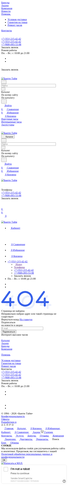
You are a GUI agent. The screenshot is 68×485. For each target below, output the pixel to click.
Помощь (5, 354)
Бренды (5, 346)
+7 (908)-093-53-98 (11, 44)
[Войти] (2, 205)
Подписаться (9, 332)
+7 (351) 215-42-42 (11, 38)
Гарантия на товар (17, 22)
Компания (6, 349)
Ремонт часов (15, 25)
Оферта (5, 419)
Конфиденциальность (13, 416)
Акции (5, 343)
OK (4, 460)
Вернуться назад (10, 319)
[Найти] (4, 101)
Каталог (5, 340)
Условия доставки (17, 19)
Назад (18, 264)
